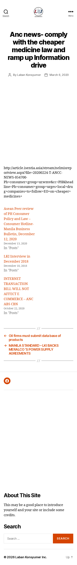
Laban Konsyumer (29, 75)
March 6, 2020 (59, 75)
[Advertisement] (38, 125)
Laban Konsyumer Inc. (31, 557)
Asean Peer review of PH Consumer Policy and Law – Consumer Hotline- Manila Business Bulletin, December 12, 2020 (19, 224)
